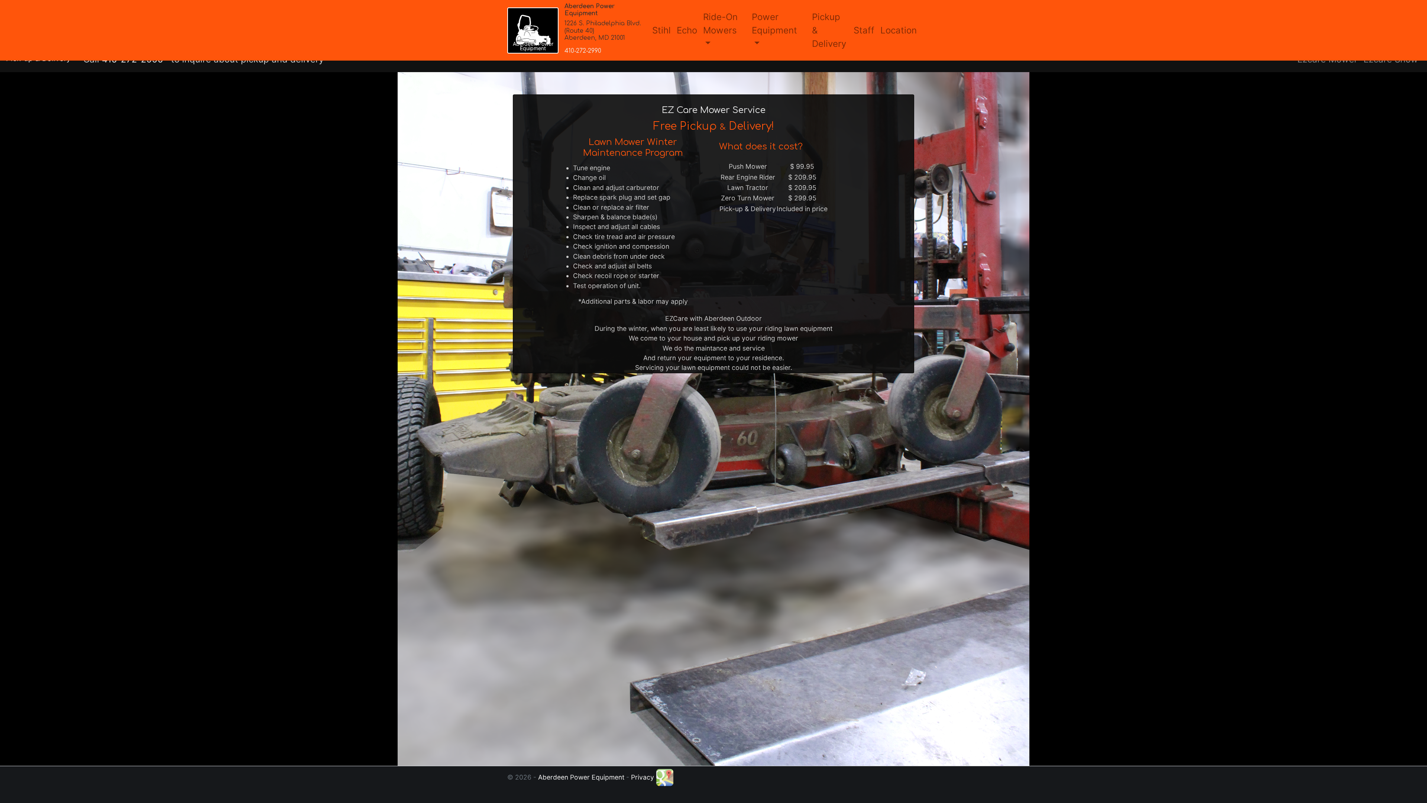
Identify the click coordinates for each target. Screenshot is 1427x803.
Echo (687, 30)
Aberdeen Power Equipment (581, 777)
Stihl (661, 30)
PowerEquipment (774, 24)
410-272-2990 (582, 51)
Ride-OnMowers (720, 24)
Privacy (642, 777)
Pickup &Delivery (829, 30)
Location (898, 30)
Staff (864, 30)
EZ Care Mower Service (714, 110)
